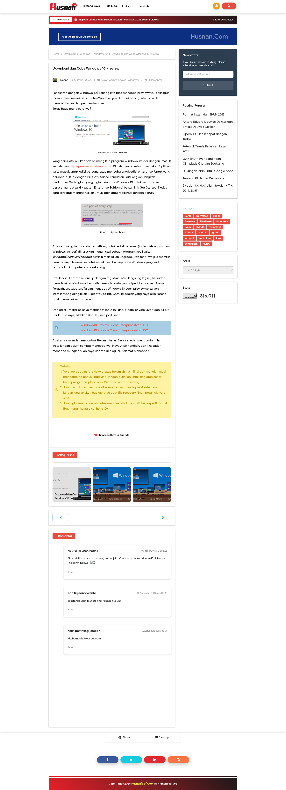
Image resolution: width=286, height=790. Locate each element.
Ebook (216, 216)
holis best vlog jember (84, 631)
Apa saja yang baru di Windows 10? (107, 496)
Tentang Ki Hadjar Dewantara (204, 178)
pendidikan (191, 243)
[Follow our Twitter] (131, 759)
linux (218, 238)
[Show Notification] (216, 6)
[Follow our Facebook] (107, 759)
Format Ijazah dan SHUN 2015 (204, 114)
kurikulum (205, 238)
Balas (70, 571)
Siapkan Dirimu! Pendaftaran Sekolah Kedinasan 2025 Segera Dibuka (119, 19)
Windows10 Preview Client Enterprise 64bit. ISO (114, 330)
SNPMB (200, 227)
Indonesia (222, 221)
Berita (188, 216)
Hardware (205, 221)
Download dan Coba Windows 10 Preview (66, 496)
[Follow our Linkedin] (155, 759)
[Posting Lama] (163, 517)
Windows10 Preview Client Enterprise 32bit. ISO (114, 325)
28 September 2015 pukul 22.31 (152, 593)
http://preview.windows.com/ (90, 166)
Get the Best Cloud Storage (79, 36)
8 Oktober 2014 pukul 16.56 (153, 550)
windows (121, 80)
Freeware (190, 221)
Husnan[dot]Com (142, 783)
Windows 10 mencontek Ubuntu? (149, 496)
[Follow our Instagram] (178, 759)
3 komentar (155, 80)
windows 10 (135, 80)
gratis (215, 232)
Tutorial (189, 232)
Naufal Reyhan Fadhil (83, 551)
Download (107, 80)
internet (189, 238)
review (206, 243)
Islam (188, 227)
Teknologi (215, 227)
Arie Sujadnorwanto (82, 593)
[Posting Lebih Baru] (61, 517)
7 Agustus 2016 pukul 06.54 (153, 631)
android (202, 232)
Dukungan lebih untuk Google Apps (208, 171)
